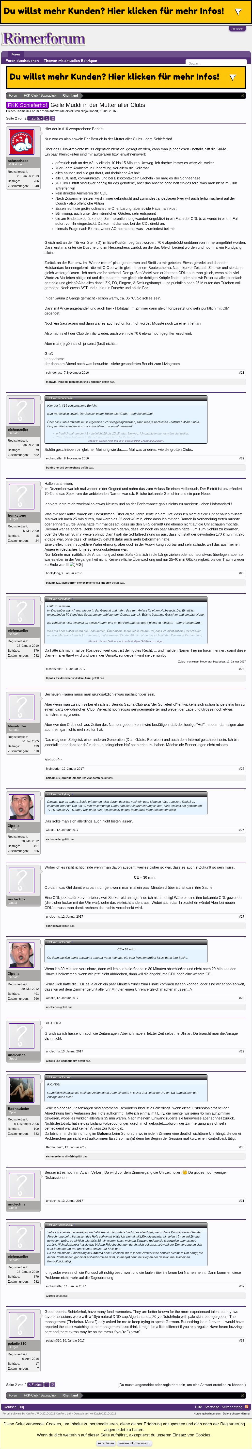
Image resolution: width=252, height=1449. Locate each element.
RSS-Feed (246, 1406)
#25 (241, 768)
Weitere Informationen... (134, 1443)
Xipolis (50, 678)
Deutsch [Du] (14, 1407)
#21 (241, 372)
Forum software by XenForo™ (36, 1413)
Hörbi (71, 1156)
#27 (241, 916)
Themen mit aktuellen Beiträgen (70, 61)
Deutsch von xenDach (95, 1413)
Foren (16, 54)
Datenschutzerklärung (236, 1413)
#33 (241, 1340)
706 (36, 181)
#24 (241, 669)
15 (37, 536)
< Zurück (35, 118)
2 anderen (104, 582)
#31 (241, 1201)
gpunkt (66, 777)
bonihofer (52, 467)
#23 (241, 573)
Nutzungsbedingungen (207, 1413)
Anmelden (237, 28)
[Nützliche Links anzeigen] (242, 95)
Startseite (212, 1407)
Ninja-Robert (89, 111)
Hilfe (198, 1407)
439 (36, 746)
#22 (241, 458)
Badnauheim (69, 1060)
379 (36, 450)
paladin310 (53, 582)
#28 (241, 998)
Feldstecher (64, 678)
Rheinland (48, 111)
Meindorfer (69, 582)
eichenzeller (18, 430)
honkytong (17, 515)
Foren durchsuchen (22, 61)
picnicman (76, 381)
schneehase (18, 161)
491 (36, 846)
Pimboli (63, 381)
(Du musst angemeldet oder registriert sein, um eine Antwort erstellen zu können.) (182, 1385)
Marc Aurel (84, 678)
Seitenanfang (232, 1407)
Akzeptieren (106, 1443)
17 (37, 1363)
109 (36, 1129)
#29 (241, 1051)
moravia (51, 381)
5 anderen (95, 381)
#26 (241, 830)
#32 (241, 1286)
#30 (241, 1147)
